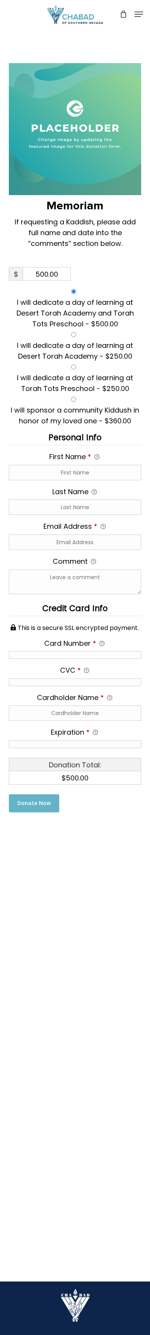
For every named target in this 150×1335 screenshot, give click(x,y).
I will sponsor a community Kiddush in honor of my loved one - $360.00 (75, 415)
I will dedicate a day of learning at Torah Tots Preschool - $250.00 (75, 383)
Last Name (71, 491)
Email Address (70, 526)
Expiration (70, 732)
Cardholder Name (70, 697)
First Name (70, 456)
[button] (139, 14)
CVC (70, 670)
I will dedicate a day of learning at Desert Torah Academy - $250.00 (75, 351)
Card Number (70, 643)
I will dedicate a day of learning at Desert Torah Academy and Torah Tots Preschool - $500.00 (75, 313)
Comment (71, 561)
